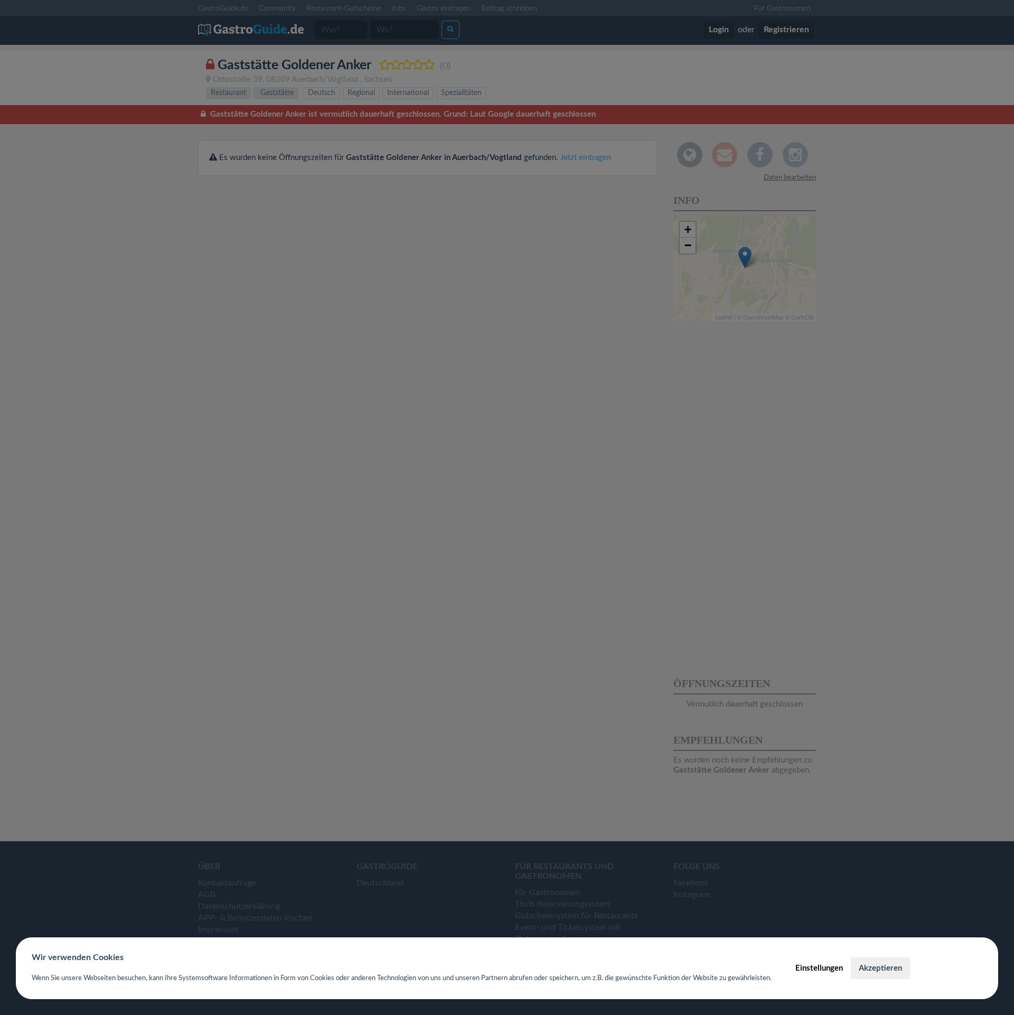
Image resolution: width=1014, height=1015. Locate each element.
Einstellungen (819, 968)
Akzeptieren (880, 968)
